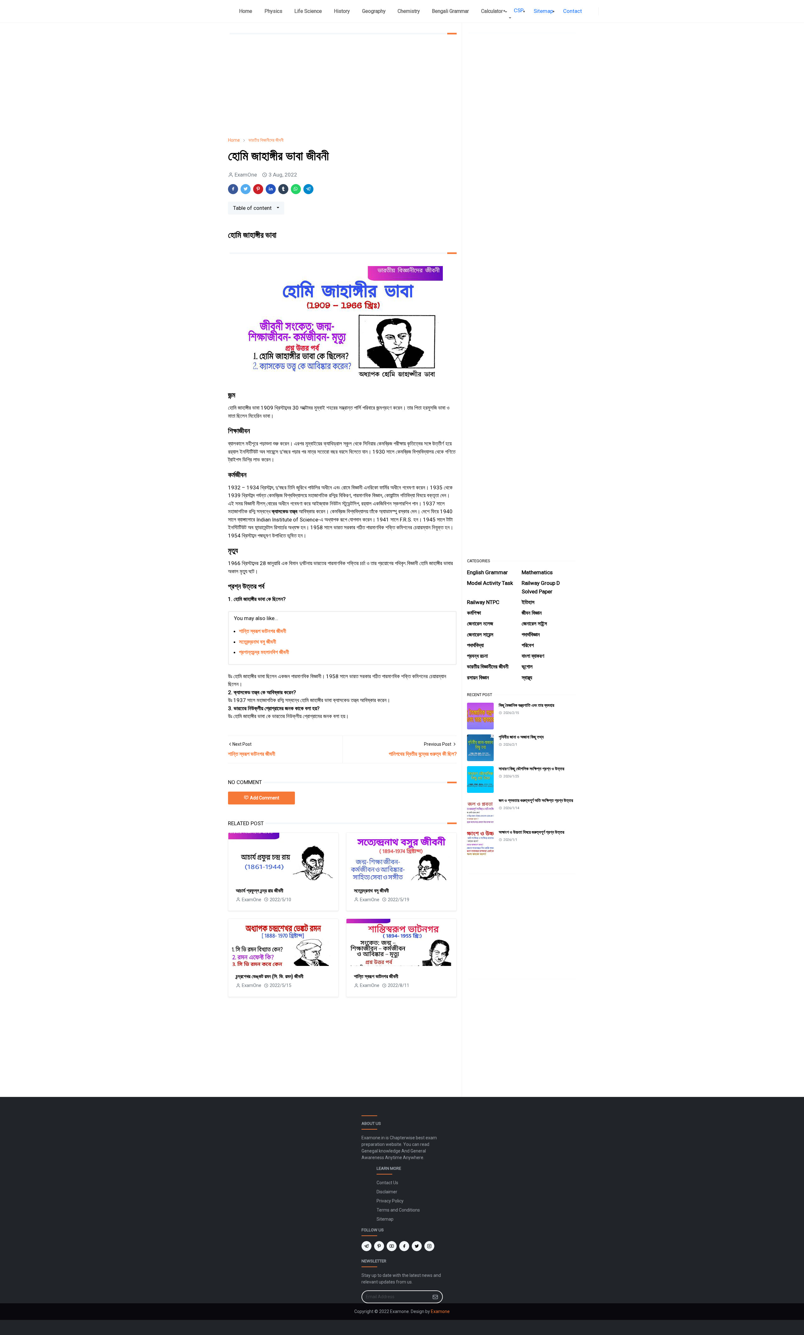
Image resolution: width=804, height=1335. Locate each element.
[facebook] (594, 11)
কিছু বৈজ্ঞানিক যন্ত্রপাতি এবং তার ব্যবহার (526, 705)
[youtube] (392, 1246)
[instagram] (429, 1246)
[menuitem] (245, 11)
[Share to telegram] (308, 189)
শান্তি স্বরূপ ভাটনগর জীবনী (262, 631)
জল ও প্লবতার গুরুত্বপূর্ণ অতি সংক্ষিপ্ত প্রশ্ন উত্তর (536, 800)
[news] (589, 11)
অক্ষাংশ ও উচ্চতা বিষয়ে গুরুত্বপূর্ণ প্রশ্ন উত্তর (531, 832)
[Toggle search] (607, 11)
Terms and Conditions (398, 1209)
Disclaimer (387, 1191)
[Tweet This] (246, 189)
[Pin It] (258, 189)
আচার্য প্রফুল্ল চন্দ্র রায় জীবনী (259, 891)
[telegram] (366, 1246)
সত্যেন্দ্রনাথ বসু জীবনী (257, 642)
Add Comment (264, 797)
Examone (440, 1311)
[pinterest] (379, 1246)
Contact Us (387, 1182)
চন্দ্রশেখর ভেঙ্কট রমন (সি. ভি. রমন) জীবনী (269, 976)
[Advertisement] (342, 85)
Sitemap (385, 1219)
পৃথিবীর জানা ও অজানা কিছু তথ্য (521, 736)
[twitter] (417, 1246)
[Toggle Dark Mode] (602, 11)
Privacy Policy (390, 1200)
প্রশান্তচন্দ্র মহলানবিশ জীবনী (264, 652)
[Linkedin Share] (271, 189)
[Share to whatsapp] (296, 189)
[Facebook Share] (233, 189)
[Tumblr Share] (283, 189)
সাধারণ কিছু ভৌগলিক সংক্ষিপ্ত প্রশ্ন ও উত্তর (531, 768)
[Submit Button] (435, 1297)
